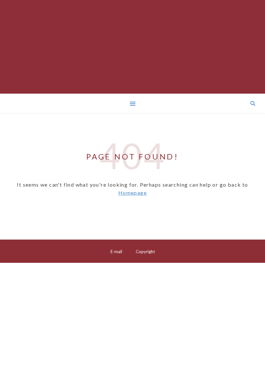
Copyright (145, 251)
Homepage (132, 193)
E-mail (116, 251)
